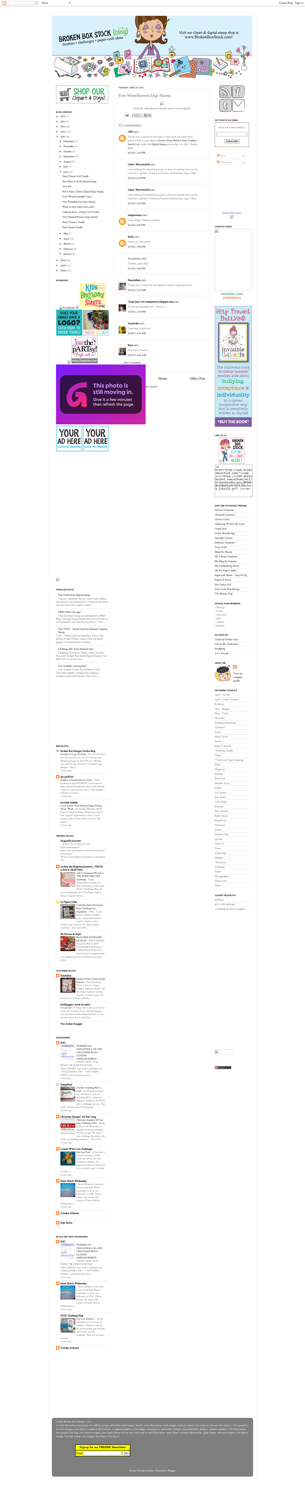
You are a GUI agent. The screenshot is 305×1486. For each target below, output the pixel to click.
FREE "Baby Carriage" (69, 612)
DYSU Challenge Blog (71, 1315)
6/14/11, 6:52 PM (136, 178)
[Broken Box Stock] (232, 217)
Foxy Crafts (221, 547)
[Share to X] (142, 115)
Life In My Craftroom (226, 644)
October (67, 151)
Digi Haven (66, 1222)
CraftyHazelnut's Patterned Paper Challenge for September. (89, 908)
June (66, 172)
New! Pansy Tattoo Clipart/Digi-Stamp (83, 191)
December (68, 141)
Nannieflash (134, 280)
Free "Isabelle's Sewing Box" (72, 666)
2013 (63, 126)
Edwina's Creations (225, 542)
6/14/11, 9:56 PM (136, 268)
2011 (63, 136)
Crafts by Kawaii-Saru (226, 639)
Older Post (197, 378)
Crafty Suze (221, 528)
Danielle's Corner (224, 538)
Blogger (172, 1470)
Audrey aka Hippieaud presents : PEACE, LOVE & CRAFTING (81, 868)
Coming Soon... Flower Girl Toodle (80, 212)
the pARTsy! (67, 776)
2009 (63, 265)
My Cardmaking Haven (227, 566)
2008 (63, 270)
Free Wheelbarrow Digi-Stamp (78, 201)
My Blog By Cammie (226, 561)
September (69, 156)
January (67, 254)
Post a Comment (132, 362)
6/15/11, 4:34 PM (136, 311)
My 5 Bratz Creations (226, 556)
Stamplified (66, 1084)
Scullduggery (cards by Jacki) (75, 1004)
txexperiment (135, 215)
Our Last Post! (83, 1152)
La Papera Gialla (68, 902)
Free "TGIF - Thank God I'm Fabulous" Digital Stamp (82, 630)
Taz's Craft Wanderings (227, 589)
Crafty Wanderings (225, 533)
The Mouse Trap (224, 593)
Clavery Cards (222, 519)
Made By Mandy (223, 552)
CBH (130, 131)
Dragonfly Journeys (70, 840)
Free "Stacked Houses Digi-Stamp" (80, 217)
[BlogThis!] (138, 115)
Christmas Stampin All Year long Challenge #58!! (89, 1121)
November (69, 146)
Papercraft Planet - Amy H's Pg (231, 575)
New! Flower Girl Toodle (75, 176)
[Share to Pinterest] (150, 115)
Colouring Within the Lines (230, 524)
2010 (63, 260)
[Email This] (134, 115)
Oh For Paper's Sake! (225, 570)
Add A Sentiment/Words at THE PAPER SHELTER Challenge (90, 876)
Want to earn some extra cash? (78, 206)
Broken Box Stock (232, 213)
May (66, 233)
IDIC (63, 1042)
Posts (223, 155)
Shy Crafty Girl (223, 584)
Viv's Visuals (222, 653)
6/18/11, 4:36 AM (137, 333)
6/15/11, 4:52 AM (137, 290)
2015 (63, 116)
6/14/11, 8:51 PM (136, 225)
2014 (63, 121)
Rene (130, 345)
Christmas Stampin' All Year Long (78, 1116)
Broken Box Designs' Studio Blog (77, 751)
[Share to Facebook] (146, 115)
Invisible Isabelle (69, 802)
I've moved (66, 1007)
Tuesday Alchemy (69, 1213)
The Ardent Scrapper (71, 1024)
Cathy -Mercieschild (138, 164)
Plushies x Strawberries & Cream (76, 780)
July (65, 166)
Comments (226, 162)
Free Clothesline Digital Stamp (74, 595)
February (68, 249)
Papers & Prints (223, 579)
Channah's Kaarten (225, 514)
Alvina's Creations (224, 510)
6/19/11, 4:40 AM (137, 355)
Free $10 (66, 186)
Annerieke (133, 323)
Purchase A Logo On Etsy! (73, 754)
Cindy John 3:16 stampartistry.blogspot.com (150, 301)
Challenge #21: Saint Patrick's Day (75, 649)
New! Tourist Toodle (73, 222)
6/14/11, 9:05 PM (137, 246)
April (66, 238)
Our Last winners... (86, 1318)
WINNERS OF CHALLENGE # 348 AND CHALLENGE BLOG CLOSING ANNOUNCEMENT (89, 1052)
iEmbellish (66, 975)
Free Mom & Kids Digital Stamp (79, 181)
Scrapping (220, 648)
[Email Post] (126, 115)
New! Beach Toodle (72, 227)
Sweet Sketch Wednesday (73, 1181)
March (67, 243)
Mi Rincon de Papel (70, 934)
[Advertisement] (82, 485)
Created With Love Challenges (76, 1149)
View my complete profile (238, 677)
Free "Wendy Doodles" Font (77, 196)
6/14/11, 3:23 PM (136, 152)
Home (162, 378)
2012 (63, 131)
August (67, 161)
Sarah (131, 236)
